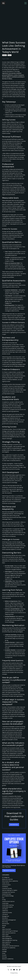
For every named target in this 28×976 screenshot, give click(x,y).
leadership (5, 910)
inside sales (5, 903)
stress (3, 953)
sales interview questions (9, 933)
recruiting (5, 921)
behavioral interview (7, 879)
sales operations (6, 942)
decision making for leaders (9, 890)
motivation (5, 918)
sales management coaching (9, 940)
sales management (7, 938)
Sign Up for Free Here (8, 870)
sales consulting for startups (10, 931)
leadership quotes (7, 912)
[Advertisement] (14, 21)
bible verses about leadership (10, 881)
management (5, 916)
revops (4, 925)
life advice (4, 55)
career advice (5, 883)
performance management (9, 920)
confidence (5, 886)
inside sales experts (7, 907)
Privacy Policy (14, 973)
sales (3, 927)
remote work (5, 923)
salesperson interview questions (10, 945)
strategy (4, 951)
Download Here (14, 824)
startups (4, 949)
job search (5, 908)
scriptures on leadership (8, 947)
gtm (3, 897)
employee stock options (8, 892)
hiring (3, 899)
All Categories (5, 877)
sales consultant (6, 929)
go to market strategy (7, 896)
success (9, 55)
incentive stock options (8, 901)
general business (6, 894)
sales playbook (6, 944)
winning (4, 957)
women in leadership (7, 958)
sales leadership (6, 936)
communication (6, 884)
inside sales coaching (8, 905)
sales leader (5, 934)
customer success (7, 888)
